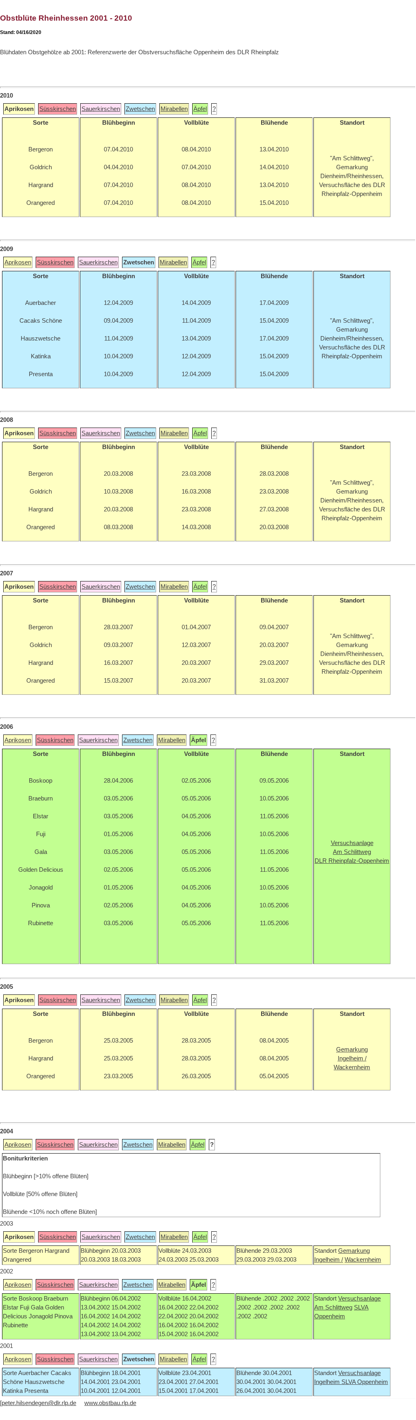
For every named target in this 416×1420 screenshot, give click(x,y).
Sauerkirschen (100, 109)
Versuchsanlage (359, 1298)
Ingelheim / (328, 1259)
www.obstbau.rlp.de (110, 1403)
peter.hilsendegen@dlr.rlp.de (39, 1403)
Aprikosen (17, 262)
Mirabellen (174, 109)
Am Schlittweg (333, 1307)
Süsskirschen (57, 109)
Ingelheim (327, 1382)
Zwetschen (140, 109)
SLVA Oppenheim (364, 1382)
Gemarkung (354, 1251)
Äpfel (200, 109)
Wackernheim (363, 1259)
